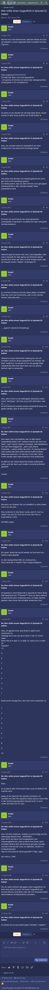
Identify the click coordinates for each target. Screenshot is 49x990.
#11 (46, 387)
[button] (4, 943)
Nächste (26, 21)
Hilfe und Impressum (38, 981)
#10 (46, 347)
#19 (46, 875)
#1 (47, 35)
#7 (47, 243)
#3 (47, 101)
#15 (46, 581)
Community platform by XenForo (20, 988)
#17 (46, 772)
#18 (46, 823)
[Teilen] (43, 35)
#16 (46, 619)
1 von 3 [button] (17, 21)
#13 (46, 493)
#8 (47, 281)
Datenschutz (24, 981)
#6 (47, 208)
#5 (47, 167)
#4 (47, 134)
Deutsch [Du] (20, 978)
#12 (46, 428)
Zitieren (45, 48)
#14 (46, 541)
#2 (47, 63)
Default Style (7, 978)
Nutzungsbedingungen (10, 981)
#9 (47, 316)
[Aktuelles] (41, 2)
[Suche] (46, 2)
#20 (46, 913)
